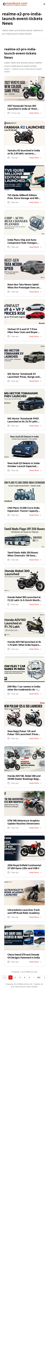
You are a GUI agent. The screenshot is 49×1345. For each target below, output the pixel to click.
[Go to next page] (44, 977)
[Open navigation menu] (44, 4)
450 (38, 977)
